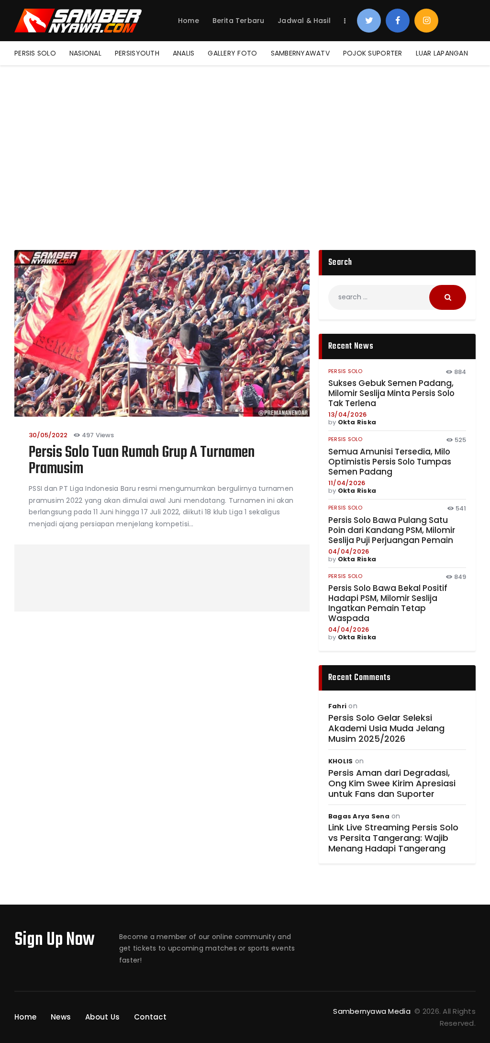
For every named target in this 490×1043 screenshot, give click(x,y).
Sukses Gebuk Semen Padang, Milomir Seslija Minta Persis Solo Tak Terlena (391, 393)
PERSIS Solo (345, 371)
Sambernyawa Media (372, 1011)
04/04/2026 (348, 551)
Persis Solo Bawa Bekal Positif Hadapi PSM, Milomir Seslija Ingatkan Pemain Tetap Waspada (387, 603)
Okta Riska (357, 422)
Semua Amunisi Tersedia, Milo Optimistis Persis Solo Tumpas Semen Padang (389, 462)
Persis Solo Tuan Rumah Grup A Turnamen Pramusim (142, 461)
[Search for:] (397, 297)
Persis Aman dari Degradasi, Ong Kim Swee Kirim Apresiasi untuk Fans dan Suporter (392, 783)
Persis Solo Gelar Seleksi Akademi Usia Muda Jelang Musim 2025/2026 (386, 728)
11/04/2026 (347, 482)
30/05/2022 (48, 435)
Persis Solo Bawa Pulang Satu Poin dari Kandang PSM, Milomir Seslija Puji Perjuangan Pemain (391, 530)
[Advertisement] (245, 137)
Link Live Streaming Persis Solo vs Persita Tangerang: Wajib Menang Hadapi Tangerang (393, 838)
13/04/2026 (347, 414)
